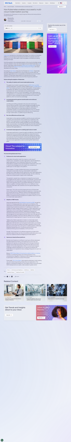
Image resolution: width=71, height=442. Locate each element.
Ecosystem (29, 3)
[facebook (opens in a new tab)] (7, 276)
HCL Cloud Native (17, 260)
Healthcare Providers (20, 272)
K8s (40, 63)
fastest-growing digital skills (28, 65)
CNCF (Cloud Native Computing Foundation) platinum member (25, 253)
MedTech (32, 269)
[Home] (8, 3)
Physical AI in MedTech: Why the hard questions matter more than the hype (34, 299)
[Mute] (7, 28)
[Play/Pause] (6, 28)
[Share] (42, 21)
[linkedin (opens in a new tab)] (11, 276)
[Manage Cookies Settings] (2, 440)
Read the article (14, 292)
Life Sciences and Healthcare (17, 269)
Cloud (39, 21)
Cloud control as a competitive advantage (56, 298)
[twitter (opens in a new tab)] (9, 276)
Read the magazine (33, 147)
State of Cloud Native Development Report (24, 66)
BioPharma (27, 269)
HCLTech (31, 71)
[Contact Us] (65, 3)
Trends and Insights (10, 6)
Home (5, 6)
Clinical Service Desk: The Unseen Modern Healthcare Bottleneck (13, 299)
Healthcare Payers (10, 272)
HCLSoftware (52, 3)
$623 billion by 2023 (34, 85)
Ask (59, 3)
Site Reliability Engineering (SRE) (27, 202)
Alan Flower (13, 71)
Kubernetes (6, 55)
